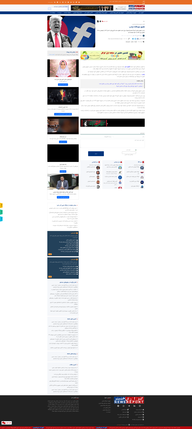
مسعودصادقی (92, 176)
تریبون (116, 187)
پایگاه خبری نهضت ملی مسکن (132, 176)
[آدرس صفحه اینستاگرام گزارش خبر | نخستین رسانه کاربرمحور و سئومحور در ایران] (140, 406)
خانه (144, 21)
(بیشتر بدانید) (51, 54)
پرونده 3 (1, 219)
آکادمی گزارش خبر (89, 13)
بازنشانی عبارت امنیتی (129, 154)
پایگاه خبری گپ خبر (137, 35)
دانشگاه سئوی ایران (135, 186)
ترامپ (132, 41)
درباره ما (59, 13)
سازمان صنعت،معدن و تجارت (111, 176)
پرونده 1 (1, 205)
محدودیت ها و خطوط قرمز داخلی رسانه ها (67, 268)
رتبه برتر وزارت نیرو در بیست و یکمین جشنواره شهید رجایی (64, 367)
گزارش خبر (141, 13)
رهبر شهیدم (63, 171)
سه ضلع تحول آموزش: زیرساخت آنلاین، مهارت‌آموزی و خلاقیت (63, 348)
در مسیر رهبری (63, 142)
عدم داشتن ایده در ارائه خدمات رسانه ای (68, 270)
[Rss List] (54, 2)
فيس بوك (128, 41)
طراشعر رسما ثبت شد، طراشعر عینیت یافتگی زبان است (65, 374)
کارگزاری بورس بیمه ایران (112, 167)
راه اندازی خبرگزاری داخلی (71, 240)
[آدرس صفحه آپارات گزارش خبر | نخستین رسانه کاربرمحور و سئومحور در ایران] (118, 406)
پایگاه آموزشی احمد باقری (133, 167)
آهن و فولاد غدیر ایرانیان (112, 181)
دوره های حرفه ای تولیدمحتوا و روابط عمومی (63, 192)
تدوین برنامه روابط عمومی (101, 13)
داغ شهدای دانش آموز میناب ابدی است (63, 79)
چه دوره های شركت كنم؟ (63, 197)
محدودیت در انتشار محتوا (71, 274)
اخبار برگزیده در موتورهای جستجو (68, 282)
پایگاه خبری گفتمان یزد (134, 181)
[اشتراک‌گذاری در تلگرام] (133, 39)
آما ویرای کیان (119, 424)
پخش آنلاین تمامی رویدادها (70, 246)
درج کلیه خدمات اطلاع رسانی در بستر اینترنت (67, 249)
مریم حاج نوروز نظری (90, 171)
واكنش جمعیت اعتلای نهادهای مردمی (63, 114)
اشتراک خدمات (67, 13)
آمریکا (136, 41)
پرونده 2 (1, 212)
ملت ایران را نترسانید (63, 107)
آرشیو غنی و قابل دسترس (71, 244)
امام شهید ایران (63, 164)
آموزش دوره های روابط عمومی (117, 13)
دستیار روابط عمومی (77, 13)
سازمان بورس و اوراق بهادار (111, 171)
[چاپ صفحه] (100, 21)
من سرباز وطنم (63, 137)
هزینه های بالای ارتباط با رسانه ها (69, 266)
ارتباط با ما (52, 13)
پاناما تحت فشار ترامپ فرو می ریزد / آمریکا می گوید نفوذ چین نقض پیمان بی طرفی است (120, 84)
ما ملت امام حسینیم (63, 84)
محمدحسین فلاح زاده (90, 186)
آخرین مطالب (72, 365)
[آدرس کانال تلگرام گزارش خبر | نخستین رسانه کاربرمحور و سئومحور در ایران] (129, 406)
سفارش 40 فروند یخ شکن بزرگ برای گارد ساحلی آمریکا (129, 86)
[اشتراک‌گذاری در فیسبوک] (138, 39)
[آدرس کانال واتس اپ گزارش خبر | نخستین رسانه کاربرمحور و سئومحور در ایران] (123, 406)
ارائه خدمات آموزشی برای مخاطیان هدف (68, 247)
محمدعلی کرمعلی (91, 181)
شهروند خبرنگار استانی (131, 13)
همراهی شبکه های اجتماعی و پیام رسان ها (67, 242)
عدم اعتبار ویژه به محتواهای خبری (69, 272)
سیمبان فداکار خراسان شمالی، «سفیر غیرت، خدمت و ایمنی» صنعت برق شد (123, 1)
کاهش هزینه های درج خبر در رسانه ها (68, 251)
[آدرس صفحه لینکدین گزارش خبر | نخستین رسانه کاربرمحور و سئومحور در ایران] (134, 406)
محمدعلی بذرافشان (91, 167)
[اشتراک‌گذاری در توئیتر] (135, 39)
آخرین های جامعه (71, 319)
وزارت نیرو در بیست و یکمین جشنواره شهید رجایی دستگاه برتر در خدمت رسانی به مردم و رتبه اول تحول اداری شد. (126, 427)
